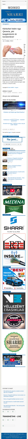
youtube (19, 8)
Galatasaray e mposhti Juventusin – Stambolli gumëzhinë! (14, 120)
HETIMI (5, 92)
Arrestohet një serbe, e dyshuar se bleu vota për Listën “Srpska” (14, 124)
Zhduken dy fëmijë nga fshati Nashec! (14, 112)
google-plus (14, 8)
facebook (9, 8)
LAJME (15, 39)
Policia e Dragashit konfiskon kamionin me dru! (13, 399)
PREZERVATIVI (14, 92)
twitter (11, 8)
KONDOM (9, 92)
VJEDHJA (20, 92)
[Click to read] (14, 105)
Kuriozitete (12, 39)
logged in (10, 132)
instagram (16, 8)
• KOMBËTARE (7, 39)
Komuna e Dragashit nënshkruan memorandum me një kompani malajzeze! (15, 160)
